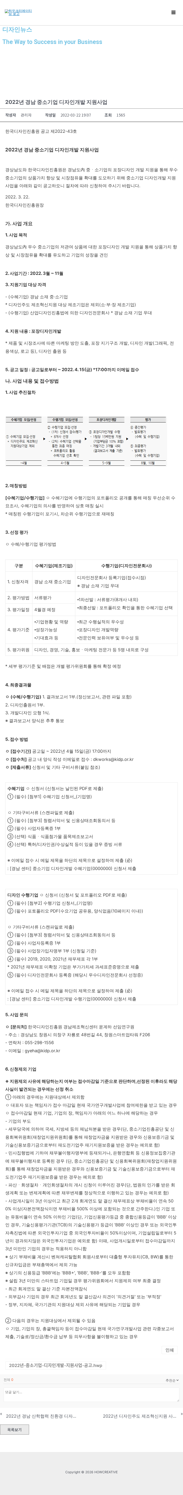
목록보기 (14, 1429)
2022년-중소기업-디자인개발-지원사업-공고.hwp (55, 1365)
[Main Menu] (173, 12)
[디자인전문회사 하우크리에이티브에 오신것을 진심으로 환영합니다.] (19, 12)
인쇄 (169, 1349)
